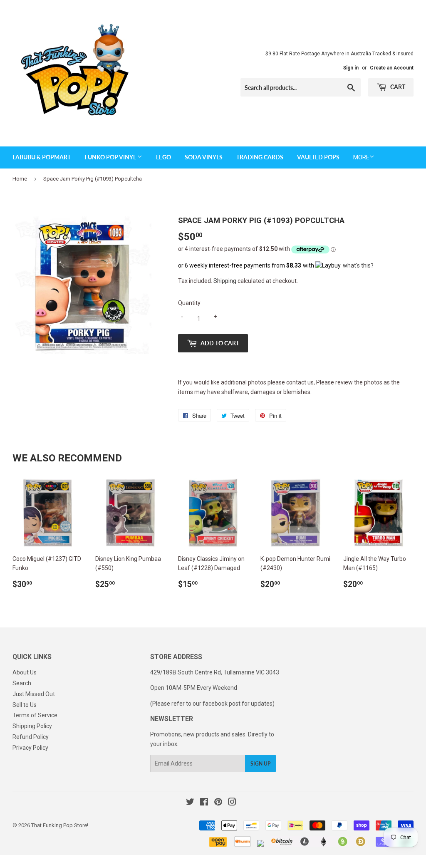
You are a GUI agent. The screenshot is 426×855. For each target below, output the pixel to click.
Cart (397, 86)
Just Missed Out (33, 694)
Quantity (189, 303)
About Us (24, 672)
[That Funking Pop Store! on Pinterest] (218, 803)
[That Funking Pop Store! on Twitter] (190, 803)
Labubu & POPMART (41, 157)
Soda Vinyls (204, 157)
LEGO (163, 157)
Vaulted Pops (318, 157)
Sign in (351, 68)
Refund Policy (30, 737)
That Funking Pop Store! (59, 825)
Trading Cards (259, 157)
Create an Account (392, 68)
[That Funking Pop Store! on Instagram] (232, 803)
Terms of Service (34, 715)
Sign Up (260, 764)
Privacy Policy (30, 747)
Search (21, 683)
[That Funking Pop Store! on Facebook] (204, 803)
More (361, 157)
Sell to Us (24, 704)
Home (19, 179)
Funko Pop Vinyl (110, 157)
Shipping (224, 281)
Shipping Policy (32, 726)
